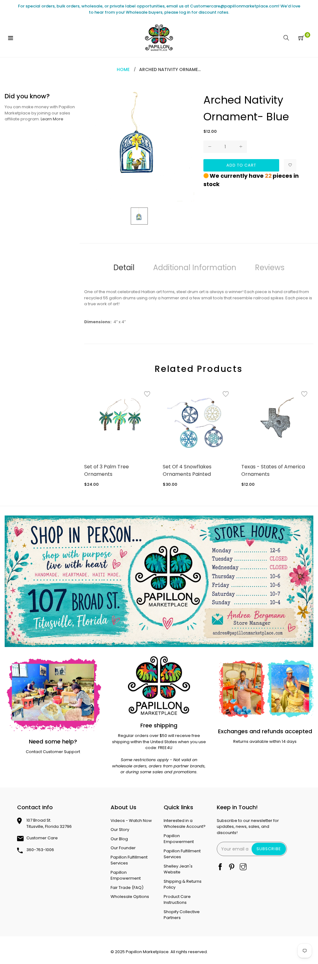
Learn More (52, 119)
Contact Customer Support (53, 752)
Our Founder (123, 848)
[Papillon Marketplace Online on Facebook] (220, 867)
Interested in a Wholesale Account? (185, 824)
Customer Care (42, 838)
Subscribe (269, 849)
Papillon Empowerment (126, 875)
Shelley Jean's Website (178, 869)
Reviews (269, 267)
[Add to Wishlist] (290, 165)
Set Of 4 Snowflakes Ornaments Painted (187, 470)
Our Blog (119, 839)
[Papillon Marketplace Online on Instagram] (243, 867)
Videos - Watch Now (131, 820)
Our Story (120, 829)
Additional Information (194, 267)
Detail (123, 267)
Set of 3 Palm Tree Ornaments (106, 470)
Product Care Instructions (177, 900)
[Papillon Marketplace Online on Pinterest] (231, 867)
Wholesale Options (130, 896)
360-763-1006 (40, 850)
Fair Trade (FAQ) (127, 887)
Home (123, 69)
